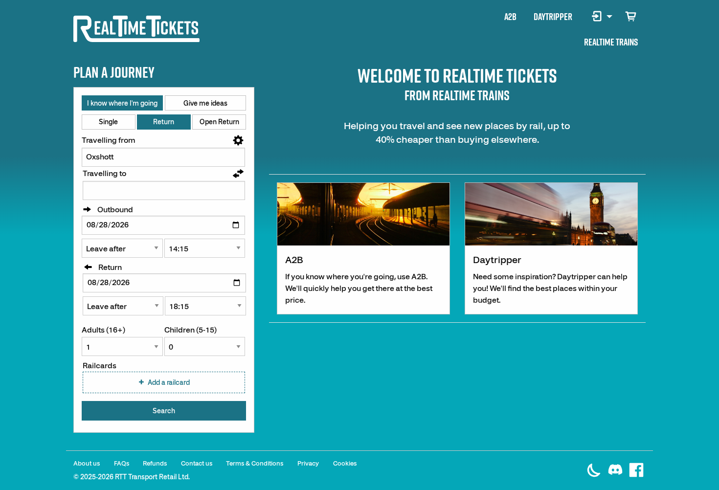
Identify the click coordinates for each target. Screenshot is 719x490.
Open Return (219, 121)
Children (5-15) (190, 330)
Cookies (345, 464)
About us (86, 464)
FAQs (121, 464)
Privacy (308, 464)
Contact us (196, 464)
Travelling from (108, 140)
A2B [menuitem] (510, 16)
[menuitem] (598, 16)
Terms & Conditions (254, 464)
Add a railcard (169, 382)
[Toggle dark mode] (595, 464)
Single (108, 121)
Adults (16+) (103, 330)
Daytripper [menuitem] (553, 16)
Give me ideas (205, 103)
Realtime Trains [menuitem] (611, 42)
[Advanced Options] (238, 141)
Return (163, 121)
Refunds (155, 464)
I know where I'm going (122, 103)
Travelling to (104, 173)
